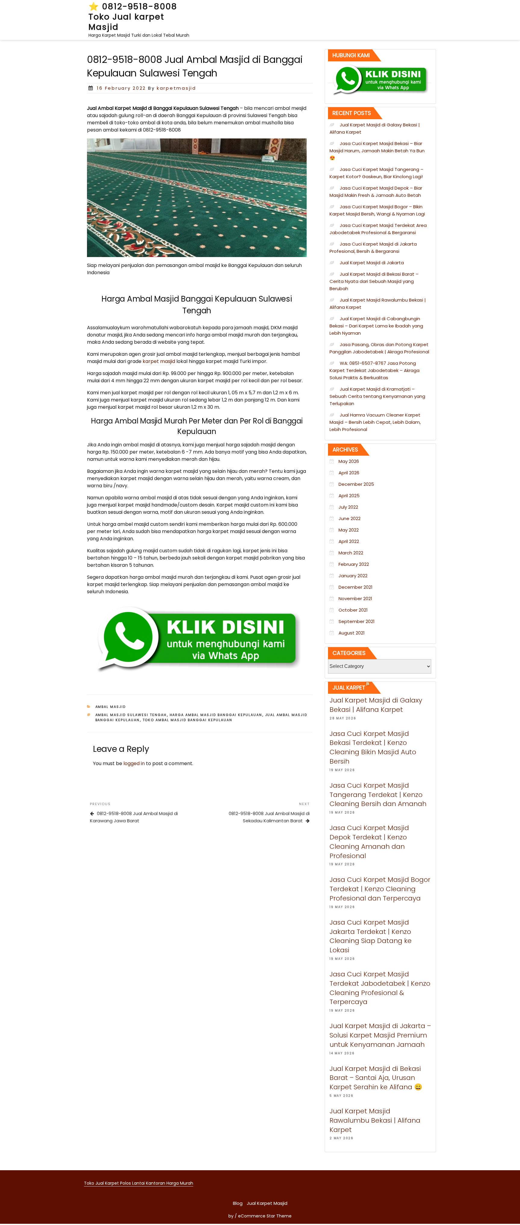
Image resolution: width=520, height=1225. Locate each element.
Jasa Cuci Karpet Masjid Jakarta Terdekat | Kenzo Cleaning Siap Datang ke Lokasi (371, 936)
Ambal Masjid (110, 706)
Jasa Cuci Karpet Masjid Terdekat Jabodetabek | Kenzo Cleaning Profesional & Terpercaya (380, 987)
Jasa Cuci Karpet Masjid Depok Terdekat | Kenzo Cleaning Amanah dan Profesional (369, 841)
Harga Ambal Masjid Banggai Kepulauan (216, 714)
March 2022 (351, 553)
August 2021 (352, 633)
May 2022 (349, 530)
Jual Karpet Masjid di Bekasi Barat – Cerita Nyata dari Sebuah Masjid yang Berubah (374, 281)
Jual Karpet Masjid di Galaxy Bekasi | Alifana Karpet (376, 705)
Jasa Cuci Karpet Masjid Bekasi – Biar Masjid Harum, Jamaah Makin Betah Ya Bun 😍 (377, 150)
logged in (134, 763)
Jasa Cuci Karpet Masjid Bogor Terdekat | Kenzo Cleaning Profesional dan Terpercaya (380, 889)
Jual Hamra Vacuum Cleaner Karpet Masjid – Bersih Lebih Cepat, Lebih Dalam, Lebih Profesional (375, 422)
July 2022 (348, 507)
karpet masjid (159, 361)
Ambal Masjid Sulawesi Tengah (131, 714)
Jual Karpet (349, 687)
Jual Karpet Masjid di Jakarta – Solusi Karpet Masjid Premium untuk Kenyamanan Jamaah (380, 1035)
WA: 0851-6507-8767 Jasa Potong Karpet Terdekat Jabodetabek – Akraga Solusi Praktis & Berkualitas (374, 370)
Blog (238, 1203)
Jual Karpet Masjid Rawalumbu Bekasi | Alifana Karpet (375, 1120)
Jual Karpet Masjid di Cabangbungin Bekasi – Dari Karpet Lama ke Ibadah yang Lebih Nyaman (376, 325)
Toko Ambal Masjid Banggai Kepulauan (188, 720)
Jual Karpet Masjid (267, 1203)
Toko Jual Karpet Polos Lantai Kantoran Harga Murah (138, 1183)
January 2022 (353, 575)
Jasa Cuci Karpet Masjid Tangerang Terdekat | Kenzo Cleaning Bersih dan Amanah (378, 795)
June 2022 (350, 518)
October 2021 (353, 610)
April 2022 (349, 541)
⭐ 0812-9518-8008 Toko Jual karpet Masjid (132, 17)
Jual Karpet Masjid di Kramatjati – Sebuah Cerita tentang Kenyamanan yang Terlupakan (377, 396)
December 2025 (356, 484)
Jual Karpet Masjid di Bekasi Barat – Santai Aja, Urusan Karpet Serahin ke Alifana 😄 (376, 1078)
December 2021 (356, 587)
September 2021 (357, 621)
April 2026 (349, 473)
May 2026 (349, 461)
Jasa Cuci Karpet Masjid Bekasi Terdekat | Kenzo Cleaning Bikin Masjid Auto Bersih (373, 747)
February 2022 (354, 564)
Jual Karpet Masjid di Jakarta (372, 262)
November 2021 (355, 598)
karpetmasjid (176, 88)
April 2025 (349, 495)
